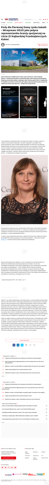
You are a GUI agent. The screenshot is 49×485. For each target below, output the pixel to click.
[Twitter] (22, 345)
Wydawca (43, 451)
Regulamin (27, 457)
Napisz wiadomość (44, 45)
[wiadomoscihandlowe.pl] (11, 19)
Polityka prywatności (35, 458)
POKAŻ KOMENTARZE (24, 340)
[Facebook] (14, 345)
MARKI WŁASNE (36, 22)
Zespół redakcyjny (27, 452)
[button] (18, 119)
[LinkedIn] (2, 467)
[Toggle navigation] (2, 19)
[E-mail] (30, 345)
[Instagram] (8, 467)
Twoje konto (27, 455)
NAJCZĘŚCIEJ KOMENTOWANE (9, 403)
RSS (42, 455)
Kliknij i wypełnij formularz (8, 457)
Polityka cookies (45, 457)
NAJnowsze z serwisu (9, 356)
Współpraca (35, 451)
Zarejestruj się (36, 455)
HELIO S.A (3, 239)
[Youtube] (15, 467)
